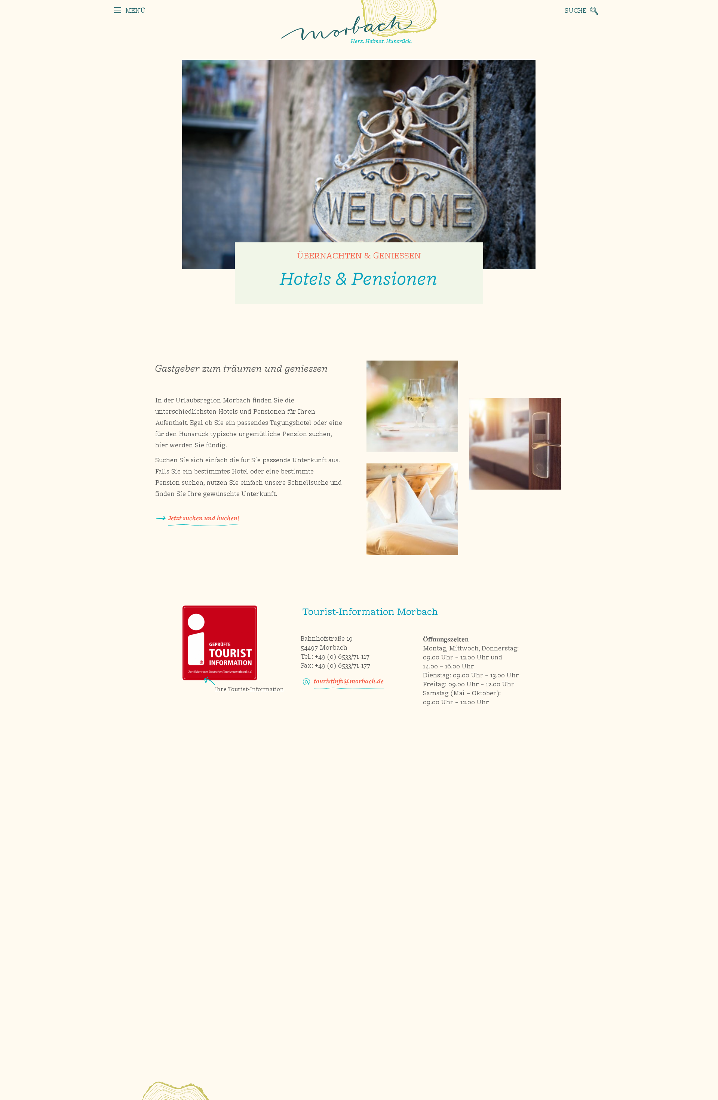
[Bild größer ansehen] (412, 406)
